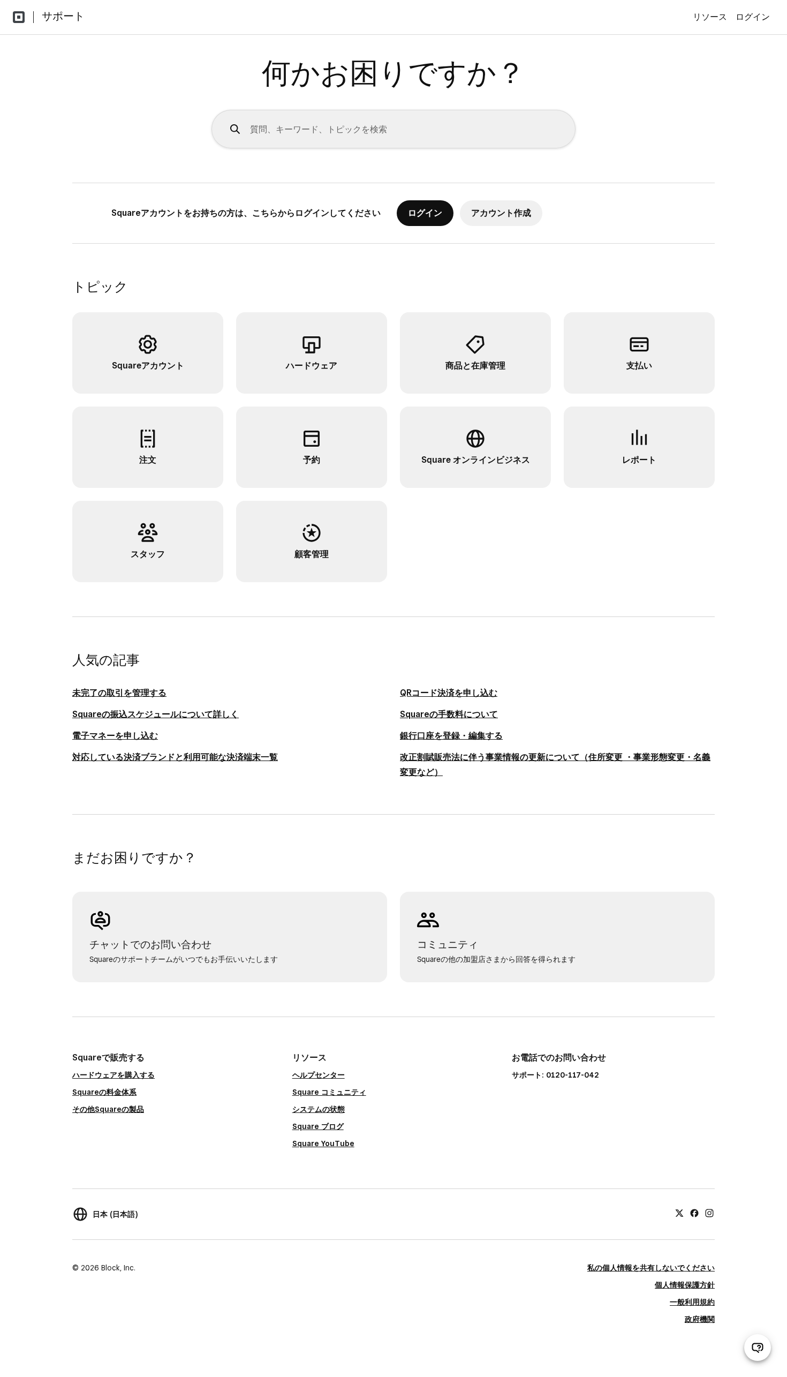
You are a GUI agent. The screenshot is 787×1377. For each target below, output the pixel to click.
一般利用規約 (692, 1302)
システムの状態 (318, 1109)
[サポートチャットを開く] (757, 1347)
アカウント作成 (501, 213)
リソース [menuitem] (710, 17)
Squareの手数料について (449, 714)
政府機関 (700, 1319)
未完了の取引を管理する (119, 693)
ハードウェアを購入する (113, 1075)
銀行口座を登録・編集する (451, 736)
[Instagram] (709, 1212)
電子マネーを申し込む (115, 736)
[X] (679, 1212)
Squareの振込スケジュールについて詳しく (155, 714)
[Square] (19, 17)
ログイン (753, 17)
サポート (63, 16)
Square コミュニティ (329, 1092)
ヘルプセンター (318, 1075)
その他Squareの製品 (108, 1109)
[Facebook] (694, 1212)
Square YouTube (323, 1143)
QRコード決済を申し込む (448, 693)
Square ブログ (318, 1126)
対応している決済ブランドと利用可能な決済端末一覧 (175, 757)
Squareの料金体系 (104, 1092)
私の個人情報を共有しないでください (651, 1267)
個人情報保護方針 (685, 1285)
